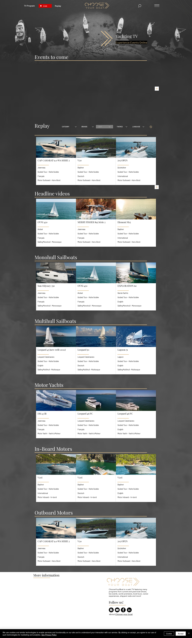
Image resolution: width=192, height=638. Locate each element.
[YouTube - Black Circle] (117, 609)
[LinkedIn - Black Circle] (129, 609)
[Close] (188, 633)
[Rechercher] (140, 6)
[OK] (151, 127)
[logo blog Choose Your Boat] (111, 609)
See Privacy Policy (49, 634)
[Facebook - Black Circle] (123, 609)
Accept (181, 633)
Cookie (169, 633)
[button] (56, 161)
